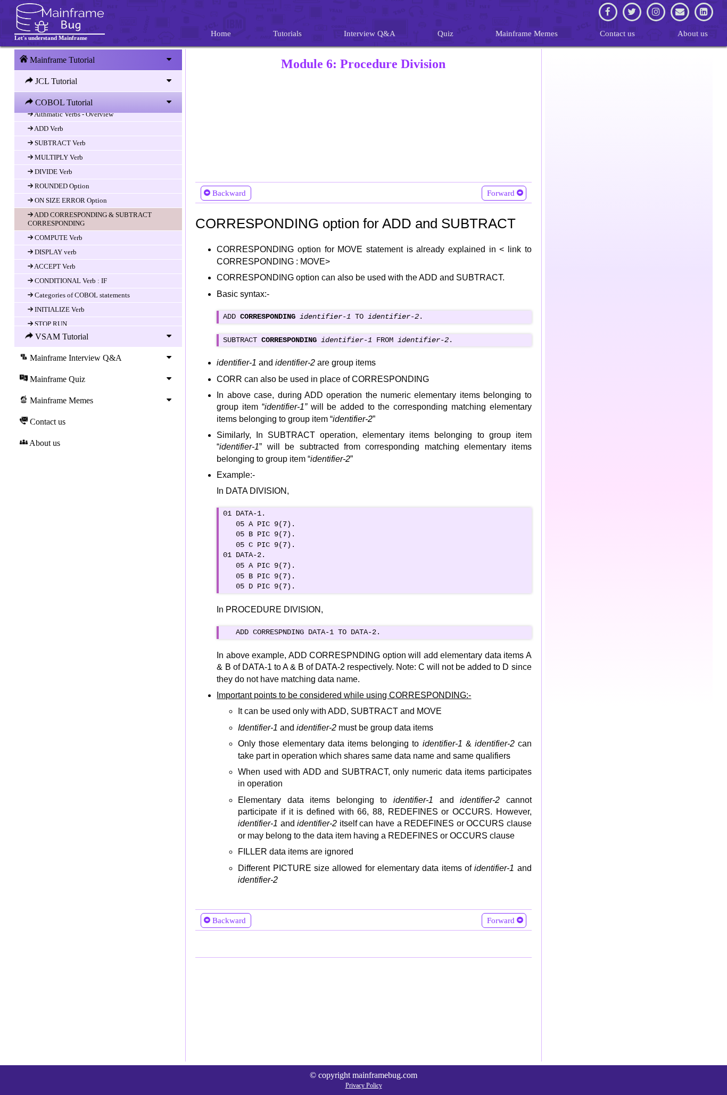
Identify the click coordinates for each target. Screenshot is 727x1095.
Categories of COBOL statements (81, 295)
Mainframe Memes (526, 33)
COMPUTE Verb (57, 238)
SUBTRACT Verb (59, 143)
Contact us (617, 33)
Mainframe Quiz (56, 379)
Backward (229, 193)
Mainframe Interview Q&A (75, 357)
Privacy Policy (363, 1085)
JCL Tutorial (55, 81)
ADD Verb (48, 128)
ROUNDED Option (61, 186)
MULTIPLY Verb (58, 157)
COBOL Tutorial (63, 102)
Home (221, 33)
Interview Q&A (369, 33)
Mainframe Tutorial (61, 59)
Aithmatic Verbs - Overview (73, 114)
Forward (501, 193)
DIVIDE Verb (52, 172)
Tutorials (287, 33)
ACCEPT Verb (54, 266)
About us (693, 33)
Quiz (445, 33)
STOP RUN (50, 324)
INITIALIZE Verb (59, 309)
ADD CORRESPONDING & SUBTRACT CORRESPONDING (90, 219)
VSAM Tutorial (60, 336)
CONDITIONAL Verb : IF (70, 281)
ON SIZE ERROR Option (70, 200)
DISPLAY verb (55, 252)
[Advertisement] (363, 124)
